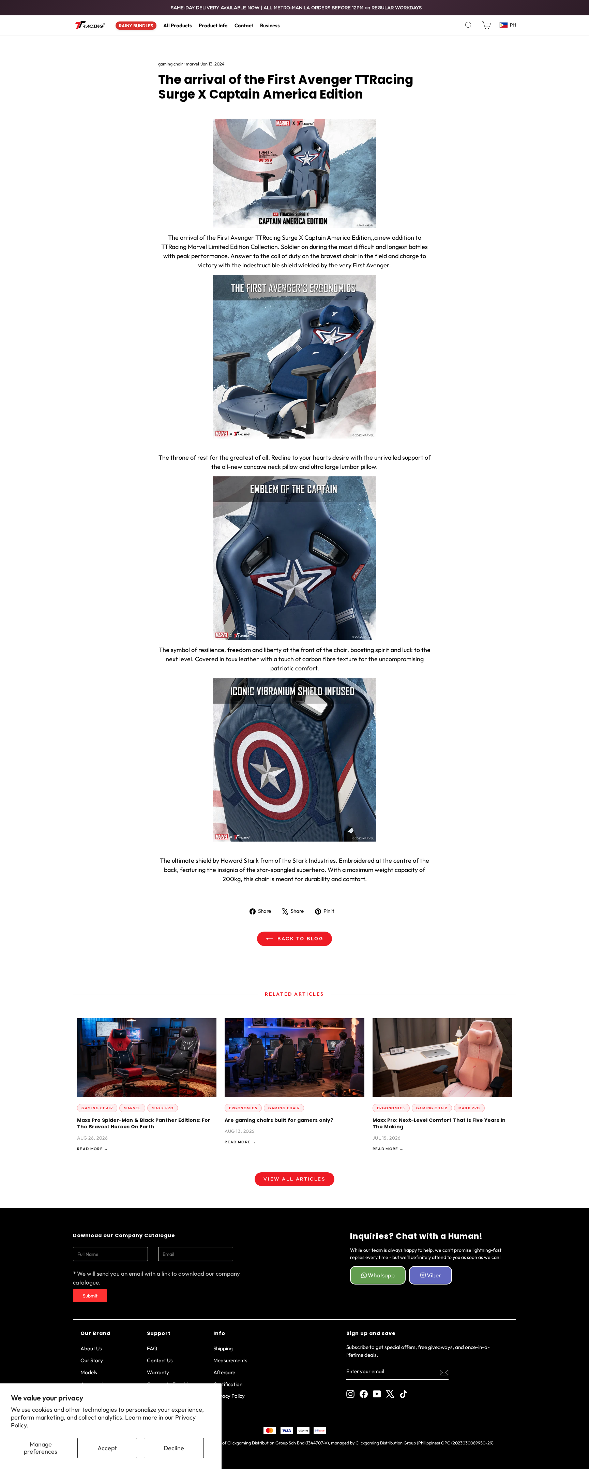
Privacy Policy (229, 1396)
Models (88, 1372)
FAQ (152, 1348)
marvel (192, 63)
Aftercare (224, 1372)
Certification (227, 1384)
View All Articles (294, 1179)
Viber (434, 1275)
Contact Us (160, 1360)
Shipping (223, 1348)
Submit (90, 1296)
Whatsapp (381, 1275)
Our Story (91, 1360)
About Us (91, 1348)
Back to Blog (299, 938)
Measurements (230, 1360)
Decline (174, 1448)
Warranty (158, 1372)
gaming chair (170, 63)
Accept (107, 1448)
